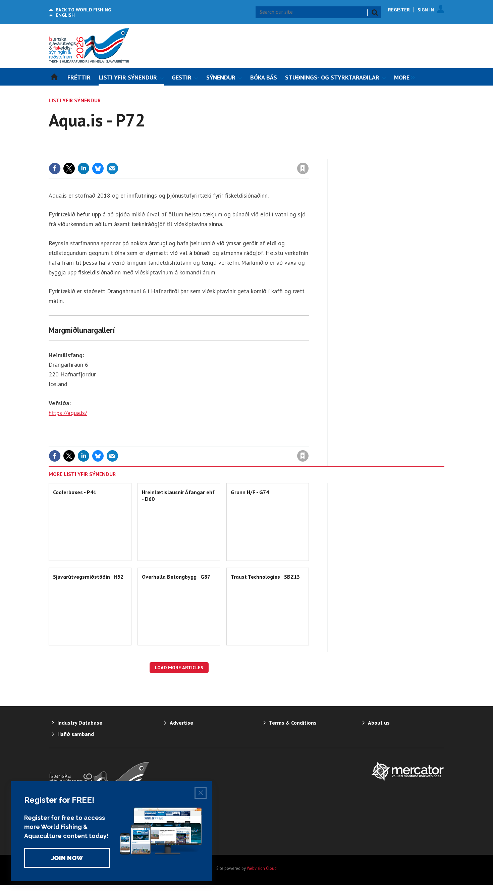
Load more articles (179, 668)
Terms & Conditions (293, 722)
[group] (403, 77)
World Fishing (83, 9)
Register (399, 9)
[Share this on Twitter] (69, 168)
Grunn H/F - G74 (250, 492)
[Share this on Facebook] (55, 168)
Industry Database (79, 722)
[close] (308, 155)
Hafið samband (75, 734)
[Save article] (303, 168)
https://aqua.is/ (68, 413)
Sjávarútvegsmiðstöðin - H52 (88, 576)
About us (379, 722)
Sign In (426, 9)
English (65, 15)
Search (374, 12)
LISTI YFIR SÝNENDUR (75, 100)
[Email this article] (112, 168)
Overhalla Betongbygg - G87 (176, 576)
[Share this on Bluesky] (98, 168)
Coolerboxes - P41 (74, 492)
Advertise (181, 722)
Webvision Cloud (262, 868)
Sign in (224, 155)
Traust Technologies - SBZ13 (265, 576)
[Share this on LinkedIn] (83, 168)
